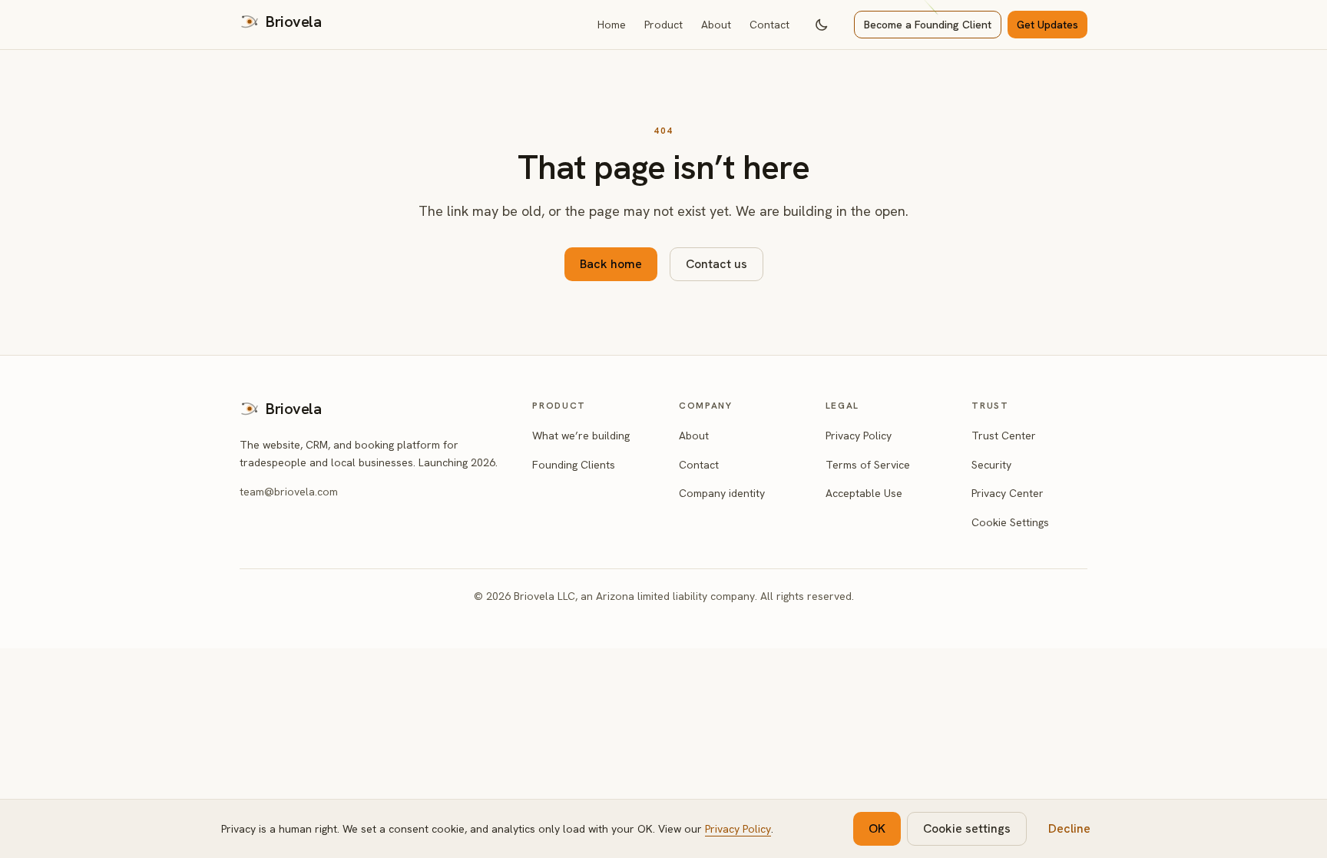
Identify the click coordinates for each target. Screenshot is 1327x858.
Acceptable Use (864, 493)
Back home (611, 264)
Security (991, 465)
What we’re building (581, 435)
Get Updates (1047, 24)
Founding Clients (573, 465)
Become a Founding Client (927, 24)
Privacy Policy (859, 435)
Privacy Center (1007, 493)
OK (877, 828)
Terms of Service (868, 465)
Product (663, 24)
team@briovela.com (289, 492)
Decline (1069, 828)
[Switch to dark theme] (822, 24)
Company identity (722, 493)
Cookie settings (967, 828)
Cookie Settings (1010, 522)
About (716, 24)
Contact (769, 24)
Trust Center (1003, 435)
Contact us (716, 264)
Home (611, 24)
